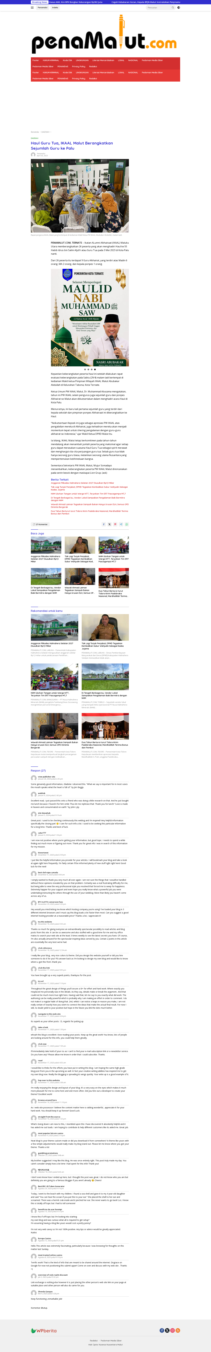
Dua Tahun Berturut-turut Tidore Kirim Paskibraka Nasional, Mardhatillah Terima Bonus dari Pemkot (89, 512)
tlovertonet (43, 852)
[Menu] (33, 7)
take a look (43, 1027)
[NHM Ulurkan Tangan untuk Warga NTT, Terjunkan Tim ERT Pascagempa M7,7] (114, 545)
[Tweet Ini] (109, 524)
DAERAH (34, 138)
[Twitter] (167, 1330)
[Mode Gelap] (178, 7)
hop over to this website (49, 1080)
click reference (45, 948)
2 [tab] (88, 369)
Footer (36, 60)
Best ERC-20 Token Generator (51, 1186)
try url (41, 981)
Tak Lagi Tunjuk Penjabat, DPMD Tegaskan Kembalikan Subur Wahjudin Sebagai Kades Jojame (89, 488)
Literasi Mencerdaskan (103, 60)
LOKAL (121, 60)
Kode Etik (67, 60)
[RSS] (178, 1330)
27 (42, 524)
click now (42, 1044)
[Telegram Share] (121, 524)
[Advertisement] (105, 103)
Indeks (55, 7)
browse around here (47, 1100)
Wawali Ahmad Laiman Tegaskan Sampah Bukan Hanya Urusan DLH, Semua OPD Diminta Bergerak (90, 505)
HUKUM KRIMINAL (51, 60)
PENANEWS (63, 66)
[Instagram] (172, 1330)
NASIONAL (133, 60)
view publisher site (46, 776)
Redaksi (93, 66)
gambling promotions (48, 1153)
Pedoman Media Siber (152, 60)
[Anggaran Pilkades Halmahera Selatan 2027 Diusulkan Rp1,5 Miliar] (46, 545)
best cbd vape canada (48, 872)
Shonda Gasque (45, 1291)
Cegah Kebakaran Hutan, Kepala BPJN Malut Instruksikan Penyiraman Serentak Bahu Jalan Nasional (98, 2)
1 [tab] (85, 369)
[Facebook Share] (104, 524)
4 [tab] (95, 369)
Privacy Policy (78, 66)
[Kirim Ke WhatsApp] (127, 524)
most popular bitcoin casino (50, 1133)
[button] (173, 7)
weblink (41, 793)
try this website (45, 921)
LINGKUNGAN (82, 60)
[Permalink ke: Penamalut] (33, 154)
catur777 (42, 833)
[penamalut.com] (105, 33)
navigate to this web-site (49, 1014)
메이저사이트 (43, 1169)
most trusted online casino (50, 1255)
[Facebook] (162, 1330)
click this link (44, 968)
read (40, 1060)
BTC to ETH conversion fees (50, 902)
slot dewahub (44, 813)
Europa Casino (44, 1238)
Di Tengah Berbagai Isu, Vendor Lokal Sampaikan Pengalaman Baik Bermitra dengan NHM (88, 499)
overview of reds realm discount (53, 1275)
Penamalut (42, 7)
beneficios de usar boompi (50, 1209)
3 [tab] (91, 369)
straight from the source (49, 1116)
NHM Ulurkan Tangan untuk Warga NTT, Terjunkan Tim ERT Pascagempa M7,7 (88, 493)
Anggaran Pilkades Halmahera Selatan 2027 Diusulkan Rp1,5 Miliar (82, 483)
